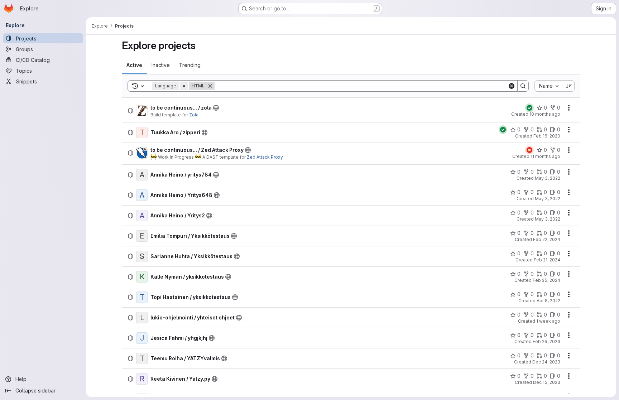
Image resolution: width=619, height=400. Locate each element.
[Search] (523, 86)
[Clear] (511, 86)
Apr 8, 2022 (548, 300)
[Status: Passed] (529, 107)
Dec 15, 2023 (546, 382)
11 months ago (545, 156)
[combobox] (548, 86)
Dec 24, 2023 (546, 362)
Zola (193, 114)
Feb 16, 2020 (546, 136)
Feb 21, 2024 (547, 259)
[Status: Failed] (529, 150)
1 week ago (548, 321)
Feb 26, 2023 (546, 341)
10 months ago (544, 114)
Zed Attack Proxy (265, 157)
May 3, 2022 (547, 178)
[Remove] (210, 86)
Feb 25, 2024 (546, 280)
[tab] (134, 65)
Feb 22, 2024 (546, 239)
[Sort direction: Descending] (569, 86)
